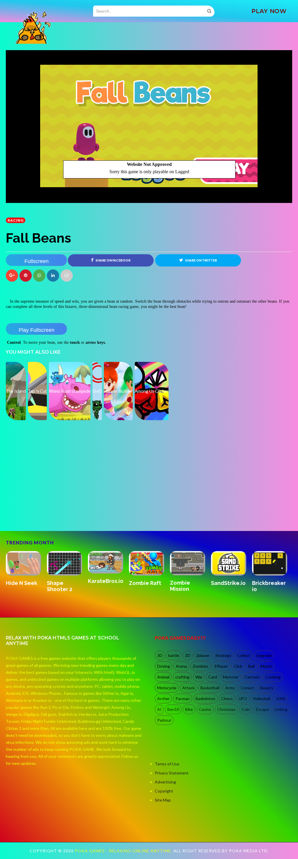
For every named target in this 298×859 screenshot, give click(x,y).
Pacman (182, 698)
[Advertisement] (49, 505)
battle (173, 655)
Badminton (205, 698)
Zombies (200, 666)
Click (238, 666)
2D (187, 655)
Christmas (226, 709)
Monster (231, 676)
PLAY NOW (268, 11)
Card (212, 676)
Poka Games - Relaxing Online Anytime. (124, 850)
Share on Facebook (113, 260)
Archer (163, 698)
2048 (280, 698)
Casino (205, 709)
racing (16, 220)
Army (230, 687)
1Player (221, 666)
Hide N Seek (144, 583)
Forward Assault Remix (24, 586)
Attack (188, 687)
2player (203, 655)
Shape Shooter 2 (182, 586)
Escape (262, 709)
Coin (246, 709)
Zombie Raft (268, 583)
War (199, 676)
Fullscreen (36, 261)
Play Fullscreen (36, 330)
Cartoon (252, 676)
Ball (251, 666)
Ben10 (173, 709)
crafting (182, 676)
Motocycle (166, 687)
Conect (247, 687)
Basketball (210, 687)
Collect (243, 655)
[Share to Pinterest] (67, 275)
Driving (163, 666)
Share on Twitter (201, 260)
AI (159, 709)
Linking (281, 709)
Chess (227, 698)
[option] (26, 572)
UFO (243, 698)
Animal (163, 676)
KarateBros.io (228, 581)
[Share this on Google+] (12, 275)
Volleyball (261, 698)
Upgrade (264, 655)
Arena (181, 666)
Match (266, 666)
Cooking (273, 676)
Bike (189, 709)
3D (159, 655)
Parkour (164, 720)
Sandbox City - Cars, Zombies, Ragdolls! (66, 592)
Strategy (223, 655)
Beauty (266, 687)
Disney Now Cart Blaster (103, 586)
